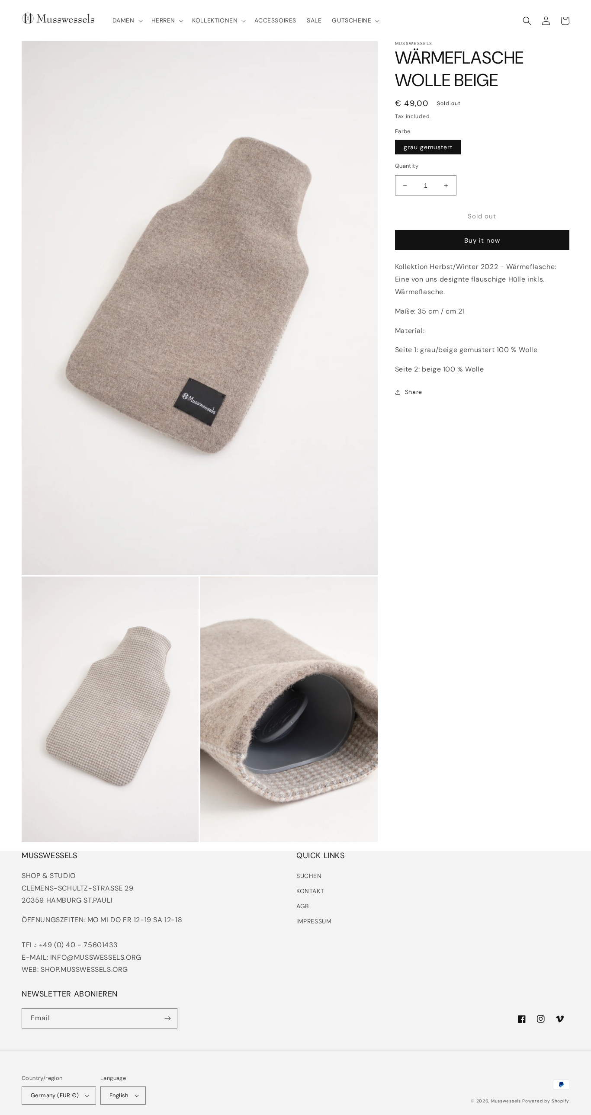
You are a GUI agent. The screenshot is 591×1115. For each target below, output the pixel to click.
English (118, 1095)
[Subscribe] (167, 1018)
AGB (302, 906)
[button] (126, 20)
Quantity (406, 166)
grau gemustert (428, 147)
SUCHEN (309, 876)
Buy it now (482, 240)
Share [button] (413, 392)
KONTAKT (310, 891)
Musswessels (506, 1101)
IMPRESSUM (313, 921)
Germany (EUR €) (55, 1095)
